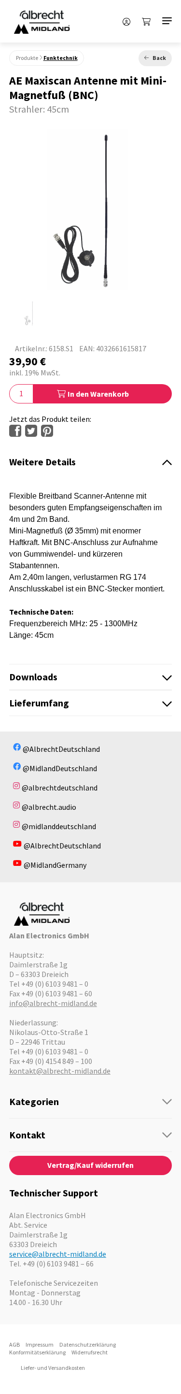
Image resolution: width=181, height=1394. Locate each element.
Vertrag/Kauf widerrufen (90, 1165)
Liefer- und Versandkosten (53, 1367)
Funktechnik (60, 57)
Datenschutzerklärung (87, 1344)
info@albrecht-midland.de (53, 1003)
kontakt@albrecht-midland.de (60, 1071)
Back (159, 57)
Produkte (27, 57)
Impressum (40, 1344)
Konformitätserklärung (37, 1352)
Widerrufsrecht (89, 1352)
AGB (14, 1344)
